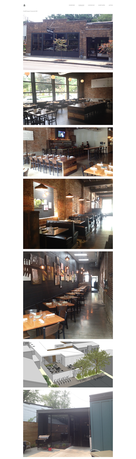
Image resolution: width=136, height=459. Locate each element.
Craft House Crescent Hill (30, 11)
